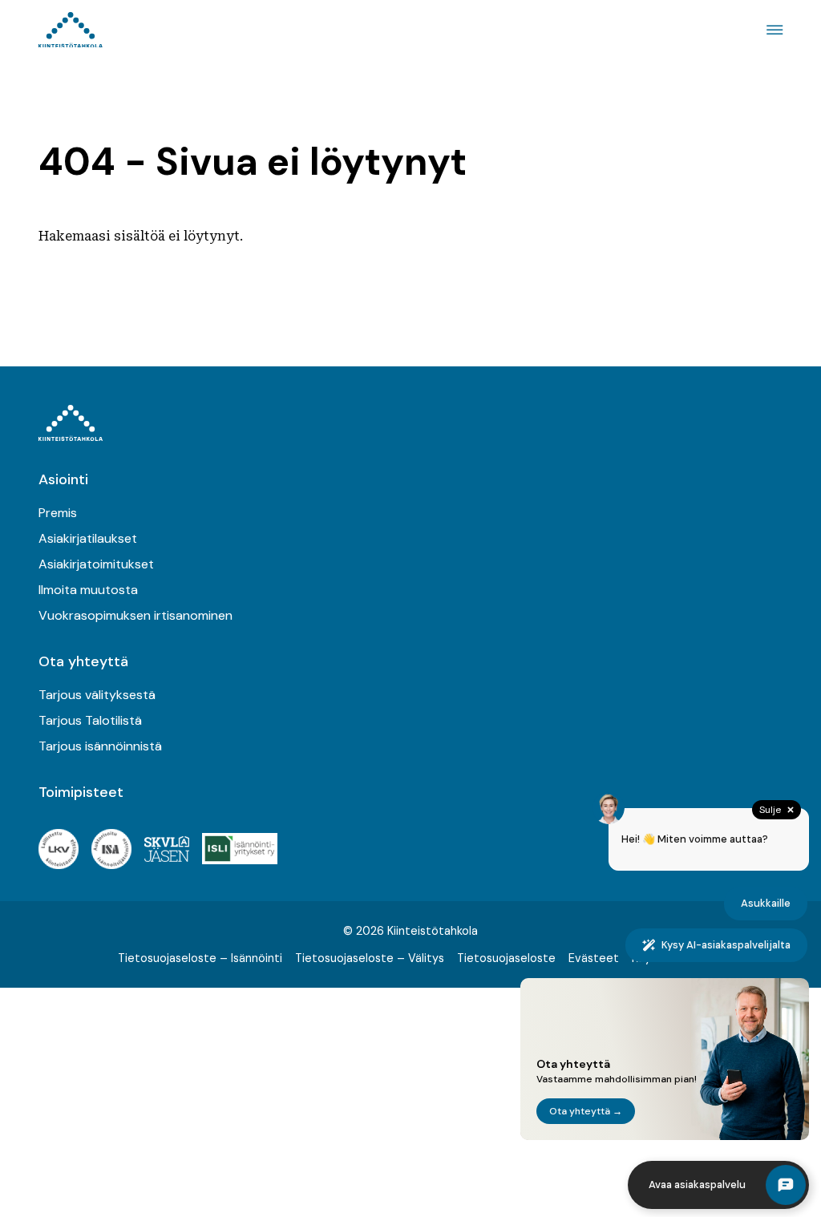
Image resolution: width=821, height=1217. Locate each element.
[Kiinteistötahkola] (70, 30)
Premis (57, 512)
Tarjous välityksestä (97, 694)
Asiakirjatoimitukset (96, 564)
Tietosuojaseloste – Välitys (369, 958)
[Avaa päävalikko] (772, 30)
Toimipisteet (80, 792)
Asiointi (63, 479)
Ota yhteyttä (83, 661)
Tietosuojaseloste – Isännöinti (200, 958)
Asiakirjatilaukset (87, 538)
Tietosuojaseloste (506, 958)
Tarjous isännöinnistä (100, 746)
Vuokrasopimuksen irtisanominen (135, 615)
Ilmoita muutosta (88, 589)
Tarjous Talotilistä (90, 720)
